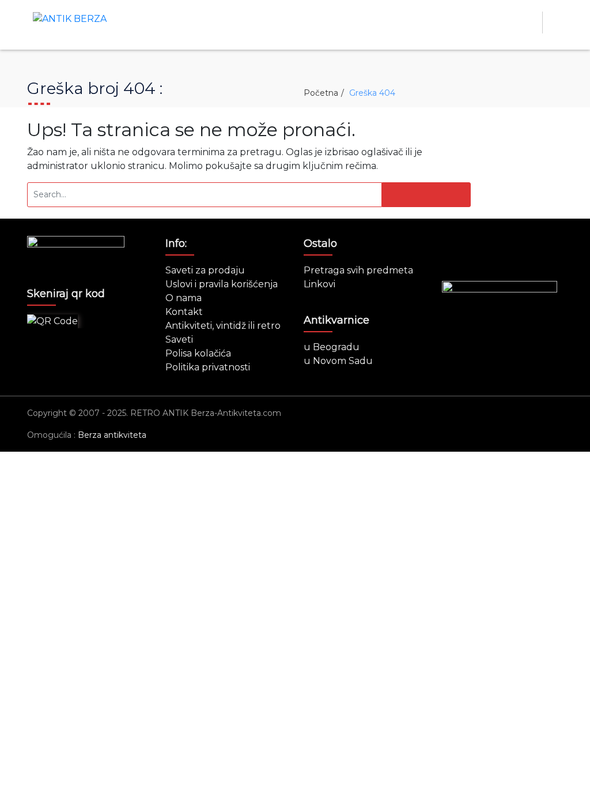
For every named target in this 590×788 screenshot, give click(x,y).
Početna (321, 93)
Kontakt (184, 311)
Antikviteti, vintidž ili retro (223, 325)
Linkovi (319, 284)
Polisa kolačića (198, 353)
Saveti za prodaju (205, 270)
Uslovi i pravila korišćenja (221, 284)
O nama (183, 297)
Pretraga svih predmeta (358, 270)
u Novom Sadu (338, 360)
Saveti (179, 339)
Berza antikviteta (112, 435)
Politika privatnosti (207, 367)
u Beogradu (332, 347)
